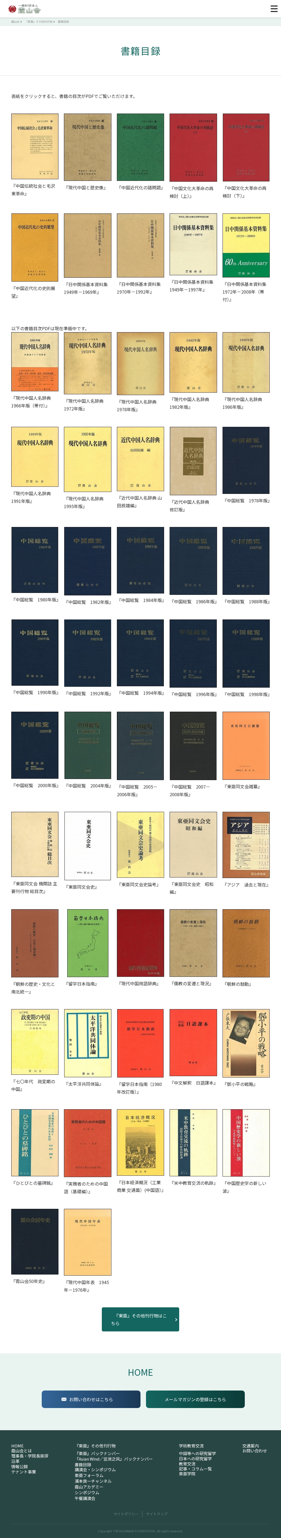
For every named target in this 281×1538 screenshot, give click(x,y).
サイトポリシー (126, 1513)
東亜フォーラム (89, 1475)
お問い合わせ (254, 1450)
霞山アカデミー (89, 1486)
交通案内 (250, 1445)
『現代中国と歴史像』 (86, 187)
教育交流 (187, 1463)
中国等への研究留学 (197, 1453)
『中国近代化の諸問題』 (141, 187)
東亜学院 (187, 1473)
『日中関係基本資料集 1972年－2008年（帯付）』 (247, 292)
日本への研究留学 (195, 1458)
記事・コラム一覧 (195, 1468)
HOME (140, 1372)
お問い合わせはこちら (91, 1399)
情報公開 (19, 1466)
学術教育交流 (191, 1445)
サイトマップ (156, 1513)
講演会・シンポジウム (95, 1469)
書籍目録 (83, 1464)
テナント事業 (23, 1471)
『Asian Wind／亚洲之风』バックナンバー (114, 1458)
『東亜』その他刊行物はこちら (139, 1319)
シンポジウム (87, 1492)
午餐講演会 (85, 1498)
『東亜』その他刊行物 (95, 1445)
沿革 (15, 1461)
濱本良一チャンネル (93, 1481)
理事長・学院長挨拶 (29, 1455)
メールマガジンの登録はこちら (195, 1399)
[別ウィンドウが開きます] (34, 146)
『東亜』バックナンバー (97, 1453)
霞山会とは (21, 1450)
